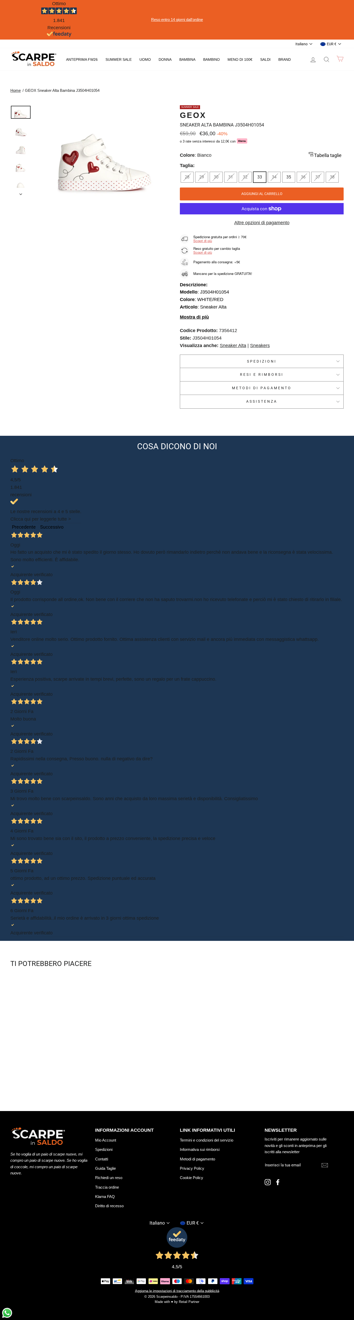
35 (288, 177)
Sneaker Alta (233, 345)
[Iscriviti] (324, 1165)
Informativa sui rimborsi (200, 1149)
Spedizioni (262, 361)
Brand (284, 59)
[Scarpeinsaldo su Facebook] (278, 1182)
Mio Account (105, 1140)
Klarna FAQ (105, 1196)
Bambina (187, 59)
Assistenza (262, 401)
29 (201, 177)
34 (274, 177)
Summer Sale (118, 59)
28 (187, 177)
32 (245, 177)
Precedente (24, 527)
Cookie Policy (191, 1177)
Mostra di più (194, 317)
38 (332, 177)
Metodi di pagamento (262, 388)
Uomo (145, 59)
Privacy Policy (192, 1168)
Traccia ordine (107, 1187)
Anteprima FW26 (82, 59)
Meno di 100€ (240, 59)
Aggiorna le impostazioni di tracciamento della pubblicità (177, 1291)
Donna (165, 59)
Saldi (265, 59)
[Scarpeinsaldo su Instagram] (268, 1182)
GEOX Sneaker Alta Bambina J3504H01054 (62, 90)
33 (259, 177)
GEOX (193, 115)
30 (216, 177)
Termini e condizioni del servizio (206, 1140)
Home (15, 90)
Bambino (211, 59)
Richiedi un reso (108, 1177)
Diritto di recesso (109, 1206)
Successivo (51, 527)
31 (230, 177)
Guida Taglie (105, 1168)
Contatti (101, 1159)
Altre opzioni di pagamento (261, 222)
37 (317, 177)
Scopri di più (202, 240)
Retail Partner (189, 1302)
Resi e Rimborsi (262, 374)
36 (303, 177)
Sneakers (260, 345)
